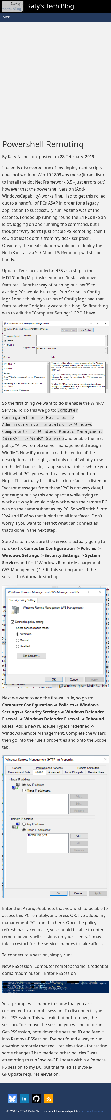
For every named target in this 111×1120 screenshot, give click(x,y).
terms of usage (91, 1111)
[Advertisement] (55, 79)
